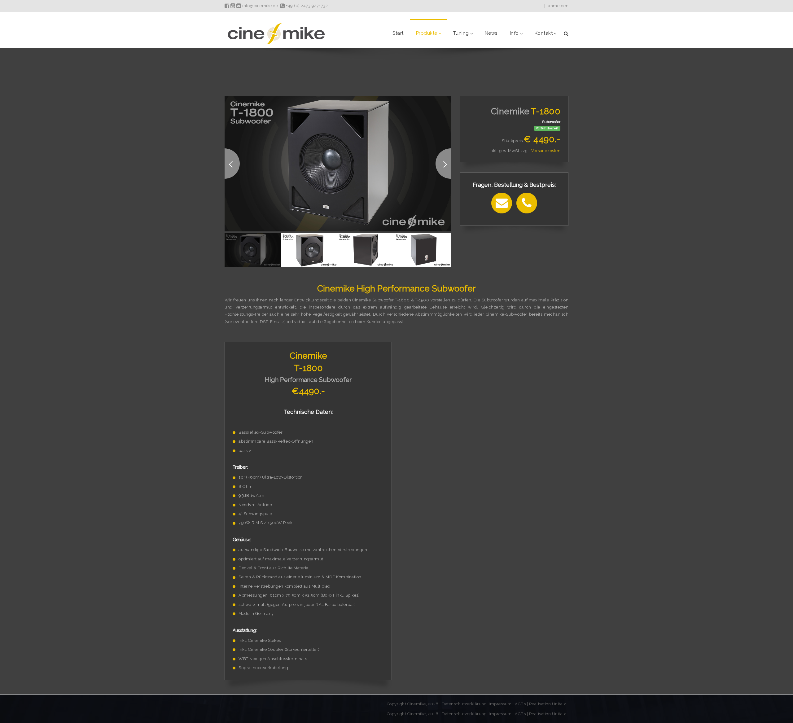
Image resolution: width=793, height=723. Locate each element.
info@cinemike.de (259, 5)
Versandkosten (546, 150)
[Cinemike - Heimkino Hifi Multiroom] (276, 33)
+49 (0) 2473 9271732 (306, 5)
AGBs (520, 704)
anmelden (558, 6)
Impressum (501, 704)
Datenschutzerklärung (464, 704)
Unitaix (559, 704)
